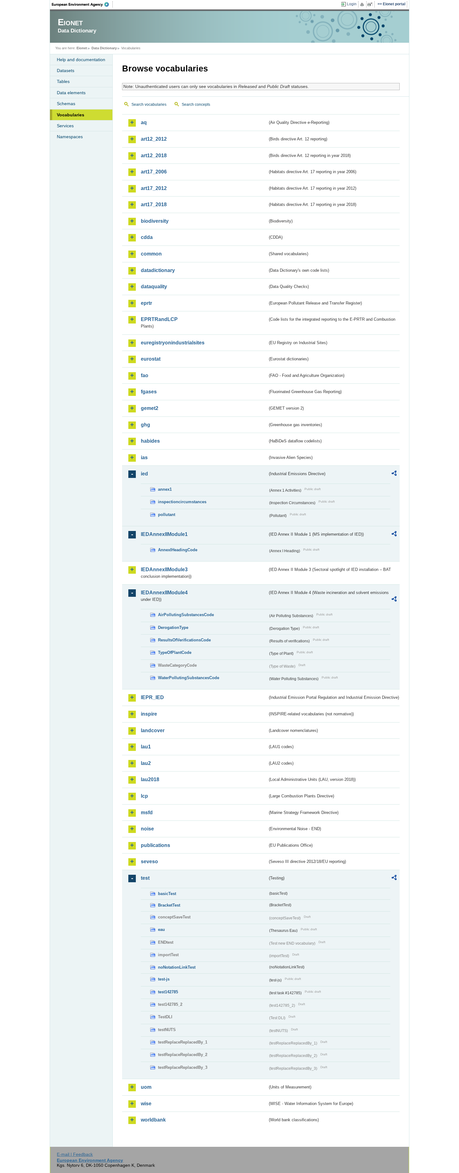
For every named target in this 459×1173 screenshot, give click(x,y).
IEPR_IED (152, 697)
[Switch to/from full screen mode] (371, 4)
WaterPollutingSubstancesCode (188, 677)
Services (65, 125)
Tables (63, 81)
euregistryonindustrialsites (173, 342)
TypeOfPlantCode (174, 652)
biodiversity (155, 221)
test (145, 878)
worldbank (153, 1119)
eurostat (150, 359)
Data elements (71, 92)
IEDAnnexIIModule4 (164, 592)
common (151, 253)
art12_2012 (154, 139)
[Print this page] (363, 4)
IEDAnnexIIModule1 (164, 534)
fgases (149, 391)
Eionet (81, 48)
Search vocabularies (148, 104)
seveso (149, 861)
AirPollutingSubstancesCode (186, 614)
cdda (147, 237)
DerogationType (173, 627)
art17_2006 (154, 171)
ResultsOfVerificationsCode (184, 640)
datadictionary (158, 270)
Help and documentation (81, 59)
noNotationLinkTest (176, 967)
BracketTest (169, 905)
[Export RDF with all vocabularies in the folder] (394, 474)
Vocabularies (70, 114)
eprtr (146, 303)
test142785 (168, 992)
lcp (144, 796)
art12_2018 (154, 155)
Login (352, 4)
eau (161, 929)
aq (144, 122)
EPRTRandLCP (159, 319)
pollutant (166, 514)
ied (144, 473)
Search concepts (196, 104)
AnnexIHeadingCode (177, 550)
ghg (145, 424)
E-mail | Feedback (75, 1154)
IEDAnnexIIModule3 (164, 569)
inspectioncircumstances (182, 501)
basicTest (167, 893)
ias (144, 457)
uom (146, 1087)
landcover (153, 730)
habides (150, 441)
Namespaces (70, 136)
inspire (149, 714)
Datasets (65, 70)
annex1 (165, 489)
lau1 (146, 746)
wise (146, 1103)
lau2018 (150, 779)
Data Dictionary (104, 48)
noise (147, 828)
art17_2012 (154, 188)
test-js (164, 979)
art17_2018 (154, 204)
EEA (82, 4)
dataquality (154, 286)
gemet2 (149, 408)
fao (144, 375)
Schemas (66, 103)
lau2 (146, 763)
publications (155, 845)
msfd (147, 812)
